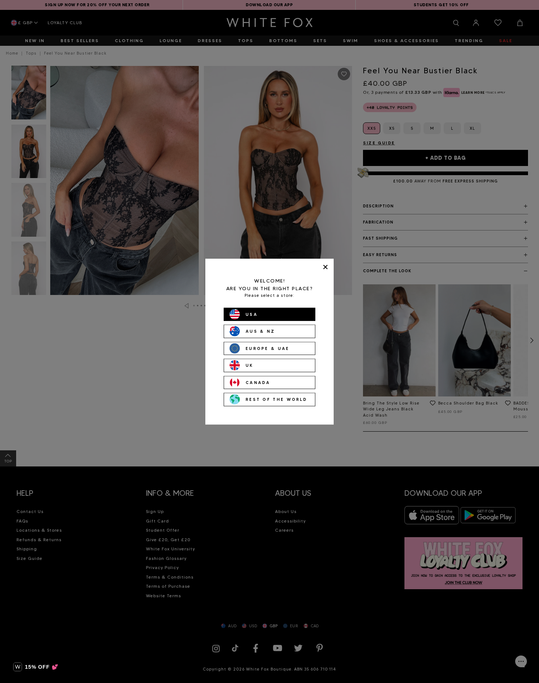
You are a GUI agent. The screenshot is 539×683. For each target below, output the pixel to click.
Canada (258, 382)
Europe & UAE (268, 348)
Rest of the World (276, 399)
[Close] (325, 267)
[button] (35, 667)
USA (252, 314)
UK (250, 365)
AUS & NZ (260, 331)
